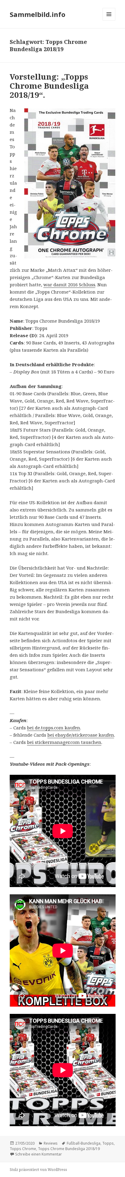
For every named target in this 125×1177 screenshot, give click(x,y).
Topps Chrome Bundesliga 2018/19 (69, 1148)
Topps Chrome (23, 1148)
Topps (108, 1143)
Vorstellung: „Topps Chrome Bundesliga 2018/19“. (49, 85)
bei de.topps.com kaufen (53, 728)
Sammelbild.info (37, 14)
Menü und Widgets (109, 20)
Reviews (51, 1143)
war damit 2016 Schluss (69, 284)
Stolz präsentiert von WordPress (38, 1169)
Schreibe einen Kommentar (38, 1154)
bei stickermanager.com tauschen (64, 742)
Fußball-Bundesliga (83, 1143)
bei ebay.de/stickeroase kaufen (80, 735)
